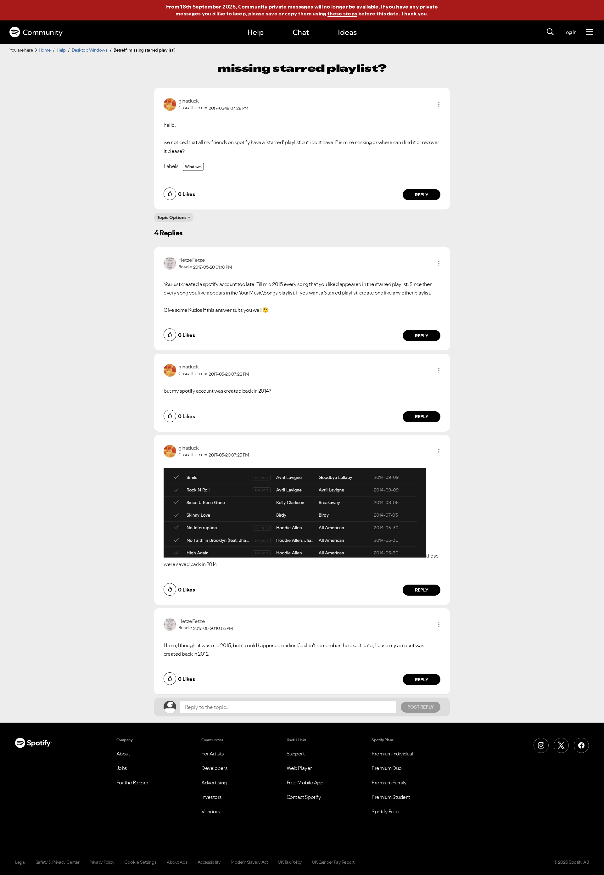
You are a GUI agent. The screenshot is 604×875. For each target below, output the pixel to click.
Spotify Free (385, 811)
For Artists (212, 753)
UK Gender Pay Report (333, 862)
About (123, 753)
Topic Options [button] (172, 217)
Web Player (299, 768)
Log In (569, 32)
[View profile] (170, 103)
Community (43, 32)
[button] (439, 104)
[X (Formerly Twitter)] (561, 745)
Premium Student (391, 797)
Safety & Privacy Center (58, 862)
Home (45, 50)
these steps (342, 13)
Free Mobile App (305, 782)
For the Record (132, 782)
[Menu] (589, 32)
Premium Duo (387, 768)
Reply (421, 195)
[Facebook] (581, 745)
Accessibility (209, 862)
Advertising (214, 782)
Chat (301, 32)
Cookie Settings (140, 862)
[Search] (550, 32)
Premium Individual (392, 753)
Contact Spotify (304, 797)
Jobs (121, 768)
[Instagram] (541, 745)
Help (255, 32)
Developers (214, 768)
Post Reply (420, 707)
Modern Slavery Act (249, 862)
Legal (20, 862)
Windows (193, 166)
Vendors (210, 811)
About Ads (177, 862)
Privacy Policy (101, 862)
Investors (211, 797)
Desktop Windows (90, 50)
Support (296, 753)
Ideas (347, 32)
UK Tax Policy (290, 862)
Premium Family (389, 782)
